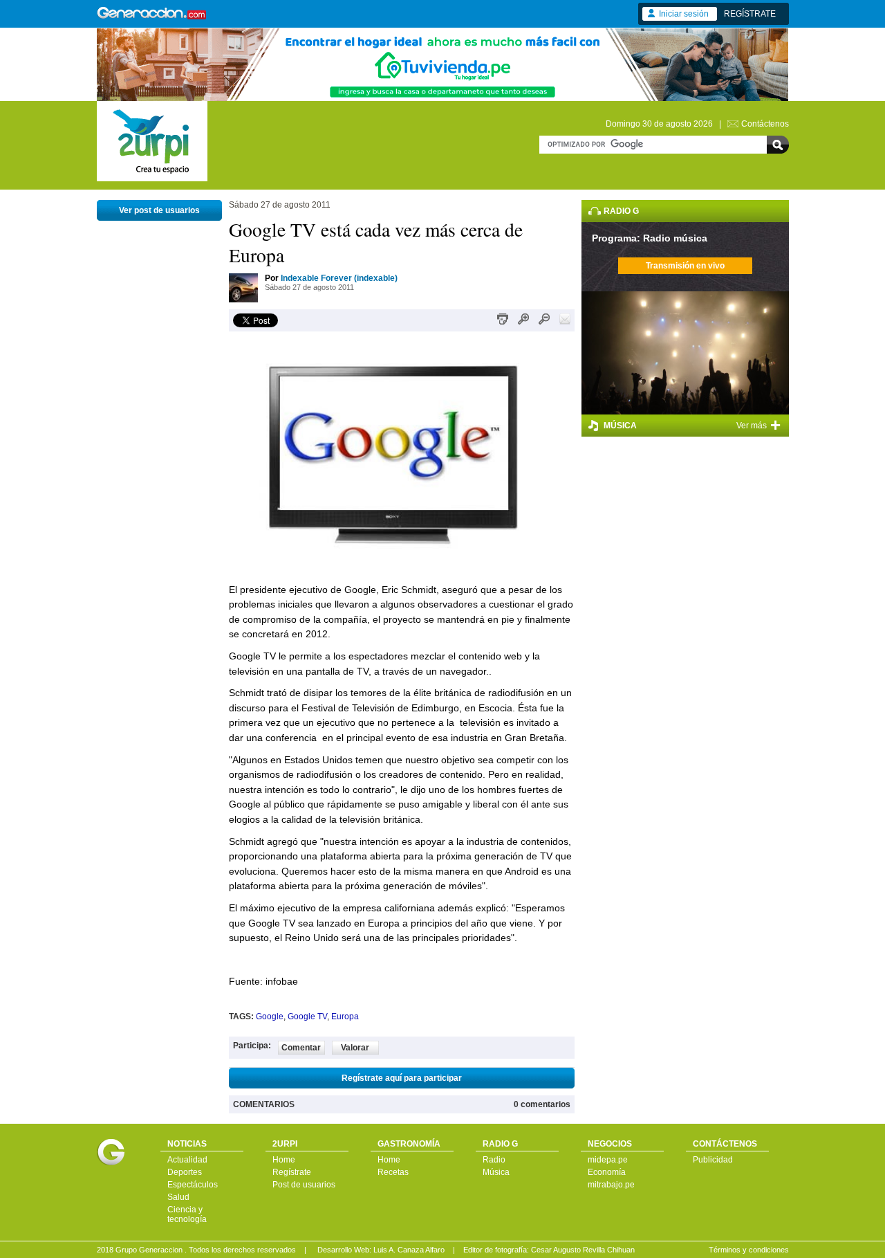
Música (496, 1172)
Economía (607, 1172)
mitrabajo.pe (611, 1184)
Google (269, 1016)
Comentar (301, 1047)
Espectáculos (192, 1184)
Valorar (355, 1047)
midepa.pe (608, 1160)
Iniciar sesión (684, 14)
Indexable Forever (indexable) (339, 278)
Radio (494, 1160)
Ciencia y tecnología (187, 1214)
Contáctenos (765, 124)
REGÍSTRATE (750, 14)
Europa (345, 1016)
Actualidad (187, 1160)
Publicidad (713, 1160)
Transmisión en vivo (685, 266)
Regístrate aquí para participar (402, 1078)
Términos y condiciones (749, 1250)
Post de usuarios (303, 1184)
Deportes (184, 1172)
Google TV (307, 1016)
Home (283, 1160)
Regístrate (291, 1172)
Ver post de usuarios (159, 210)
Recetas (393, 1172)
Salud (178, 1197)
